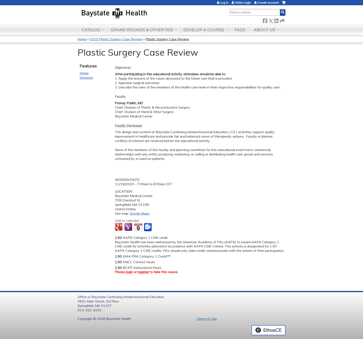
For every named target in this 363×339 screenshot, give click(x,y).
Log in (224, 2)
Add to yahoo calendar (128, 227)
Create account (268, 2)
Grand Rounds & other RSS (142, 29)
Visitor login (243, 2)
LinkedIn (276, 20)
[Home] (134, 13)
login (129, 272)
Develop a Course (203, 29)
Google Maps (139, 213)
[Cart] (283, 4)
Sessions (86, 77)
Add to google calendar (119, 227)
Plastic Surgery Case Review (167, 39)
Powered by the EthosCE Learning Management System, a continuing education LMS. (268, 330)
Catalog (91, 29)
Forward (282, 20)
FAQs (240, 29)
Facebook (265, 20)
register (143, 272)
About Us (264, 29)
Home (82, 39)
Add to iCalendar (138, 227)
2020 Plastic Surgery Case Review (116, 39)
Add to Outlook (148, 227)
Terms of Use (206, 319)
